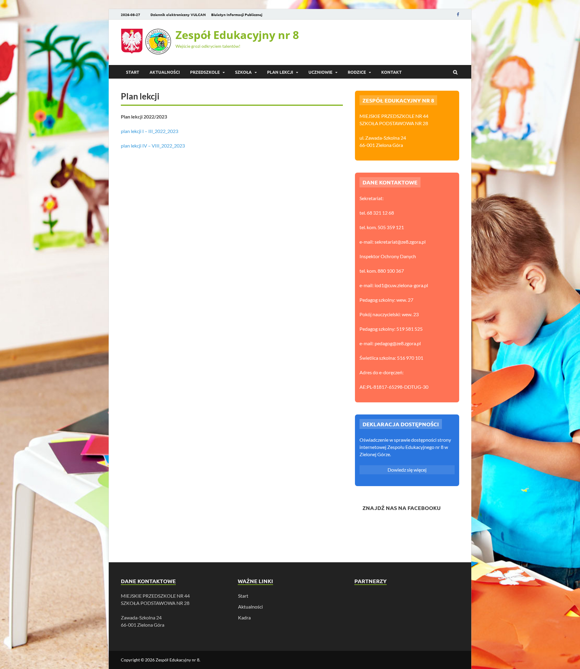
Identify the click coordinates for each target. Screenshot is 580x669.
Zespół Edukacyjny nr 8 (237, 35)
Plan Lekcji (280, 72)
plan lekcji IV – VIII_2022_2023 (153, 145)
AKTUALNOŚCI (165, 72)
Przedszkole (205, 72)
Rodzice (357, 72)
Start (132, 72)
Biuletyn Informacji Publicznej (236, 14)
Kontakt (391, 72)
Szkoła (243, 72)
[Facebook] (458, 14)
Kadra (244, 617)
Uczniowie (320, 72)
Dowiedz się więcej (407, 470)
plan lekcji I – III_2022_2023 (149, 131)
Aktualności (250, 606)
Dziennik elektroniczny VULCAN (178, 14)
